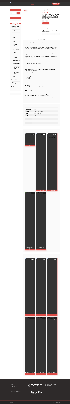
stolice (13, 82)
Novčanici (14, 76)
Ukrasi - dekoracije (14, 86)
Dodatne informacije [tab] (42, 39)
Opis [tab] (38, 39)
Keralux (14, 34)
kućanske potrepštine (47, 31)
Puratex (14, 38)
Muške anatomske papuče (16, 68)
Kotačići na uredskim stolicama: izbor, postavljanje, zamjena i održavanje (36, 385)
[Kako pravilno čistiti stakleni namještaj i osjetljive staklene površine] (29, 389)
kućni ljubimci (53, 28)
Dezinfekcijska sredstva (16, 33)
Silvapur (14, 41)
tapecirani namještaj (48, 29)
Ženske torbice (14, 89)
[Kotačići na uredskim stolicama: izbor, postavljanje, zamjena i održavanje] (29, 385)
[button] (55, 1)
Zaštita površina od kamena (15, 45)
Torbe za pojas (14, 83)
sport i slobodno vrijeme (15, 80)
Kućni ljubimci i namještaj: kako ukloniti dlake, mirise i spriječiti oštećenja (36, 392)
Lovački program (15, 75)
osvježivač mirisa (44, 29)
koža (50, 28)
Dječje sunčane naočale (15, 60)
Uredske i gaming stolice (15, 87)
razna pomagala (14, 79)
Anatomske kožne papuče (16, 63)
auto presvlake (48, 28)
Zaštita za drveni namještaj (15, 48)
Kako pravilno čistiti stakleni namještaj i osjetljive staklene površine (36, 389)
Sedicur (14, 40)
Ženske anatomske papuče (16, 73)
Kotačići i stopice (15, 57)
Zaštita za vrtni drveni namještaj (16, 50)
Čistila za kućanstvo (14, 31)
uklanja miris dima (55, 29)
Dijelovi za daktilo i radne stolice (14, 54)
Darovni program (14, 52)
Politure (14, 37)
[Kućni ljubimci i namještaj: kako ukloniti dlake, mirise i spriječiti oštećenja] (29, 392)
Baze (13, 56)
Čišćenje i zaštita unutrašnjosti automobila (51, 30)
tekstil (52, 29)
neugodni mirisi (57, 28)
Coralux (14, 30)
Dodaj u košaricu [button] (31, 145)
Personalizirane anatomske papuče (16, 70)
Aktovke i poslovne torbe (15, 26)
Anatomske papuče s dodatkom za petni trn (17, 65)
